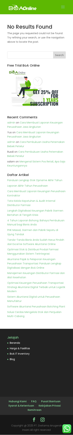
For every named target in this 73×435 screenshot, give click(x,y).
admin (11, 122)
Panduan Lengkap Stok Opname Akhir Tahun (34, 180)
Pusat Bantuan (50, 401)
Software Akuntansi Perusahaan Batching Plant (36, 306)
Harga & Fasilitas (20, 348)
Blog (12, 359)
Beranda (15, 343)
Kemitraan (34, 410)
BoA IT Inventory (20, 353)
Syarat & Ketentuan (21, 405)
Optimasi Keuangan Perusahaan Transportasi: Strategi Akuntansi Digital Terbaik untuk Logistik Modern (36, 287)
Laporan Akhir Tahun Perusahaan (27, 186)
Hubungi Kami (18, 401)
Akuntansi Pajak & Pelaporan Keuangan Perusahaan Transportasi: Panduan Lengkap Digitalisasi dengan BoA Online (34, 263)
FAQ (33, 401)
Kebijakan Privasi (50, 405)
